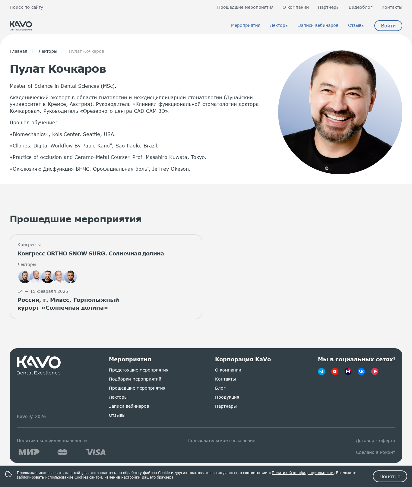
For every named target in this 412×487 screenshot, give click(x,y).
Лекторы (279, 25)
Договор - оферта (375, 440)
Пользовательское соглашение (221, 440)
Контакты (392, 7)
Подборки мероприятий (135, 378)
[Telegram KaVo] (321, 371)
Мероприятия (245, 25)
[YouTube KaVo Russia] (334, 371)
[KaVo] (374, 371)
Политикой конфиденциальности (303, 472)
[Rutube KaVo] (348, 371)
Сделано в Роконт (375, 452)
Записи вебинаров (318, 25)
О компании (296, 7)
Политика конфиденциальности (52, 440)
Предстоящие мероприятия (138, 369)
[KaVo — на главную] (39, 365)
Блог (220, 388)
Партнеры (226, 406)
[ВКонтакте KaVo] (361, 371)
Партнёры (329, 7)
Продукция (227, 397)
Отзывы (356, 25)
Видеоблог (360, 7)
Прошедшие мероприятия (245, 7)
